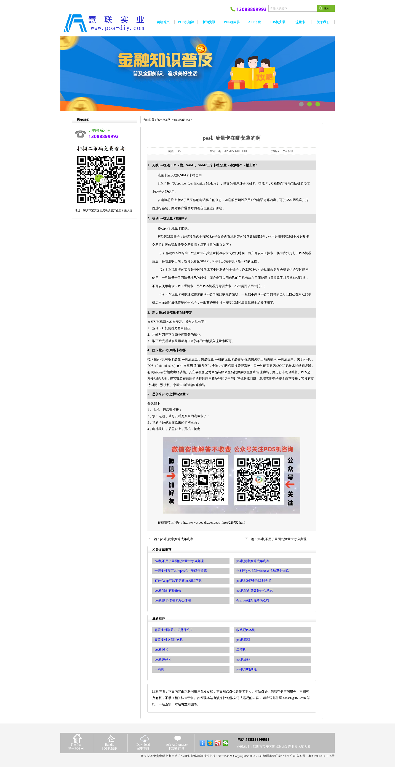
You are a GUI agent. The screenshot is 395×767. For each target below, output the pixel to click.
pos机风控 (161, 649)
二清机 (241, 649)
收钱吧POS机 (245, 630)
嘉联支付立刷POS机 (169, 640)
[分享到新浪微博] (218, 743)
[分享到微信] (226, 743)
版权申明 (172, 756)
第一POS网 (164, 119)
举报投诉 (146, 756)
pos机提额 (243, 640)
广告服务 (184, 756)
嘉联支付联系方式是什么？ (174, 630)
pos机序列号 (163, 659)
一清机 (159, 669)
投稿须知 (197, 756)
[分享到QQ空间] (210, 743)
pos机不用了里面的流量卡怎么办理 (282, 539)
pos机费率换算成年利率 (176, 539)
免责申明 (159, 756)
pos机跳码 (243, 659)
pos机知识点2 (181, 119)
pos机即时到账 (246, 669)
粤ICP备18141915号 (321, 756)
